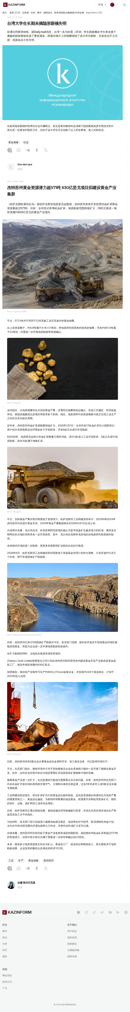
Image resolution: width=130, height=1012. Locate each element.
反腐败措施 (73, 950)
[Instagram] (9, 150)
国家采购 (72, 956)
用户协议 (72, 931)
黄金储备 (13, 142)
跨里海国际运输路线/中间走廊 (69, 12)
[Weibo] (102, 912)
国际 (4, 956)
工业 (10, 860)
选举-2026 (15, 12)
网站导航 (7, 975)
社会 (26, 142)
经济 (4, 950)
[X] (45, 150)
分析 (4, 943)
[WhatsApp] (18, 150)
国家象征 (72, 943)
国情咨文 (47, 12)
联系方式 (7, 981)
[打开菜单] (124, 4)
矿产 (20, 860)
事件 (39, 12)
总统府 (25, 12)
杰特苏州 (48, 860)
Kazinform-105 (94, 12)
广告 (4, 988)
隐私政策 (72, 937)
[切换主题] (114, 4)
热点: (4, 12)
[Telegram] (27, 150)
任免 (33, 12)
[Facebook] (36, 150)
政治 (4, 937)
